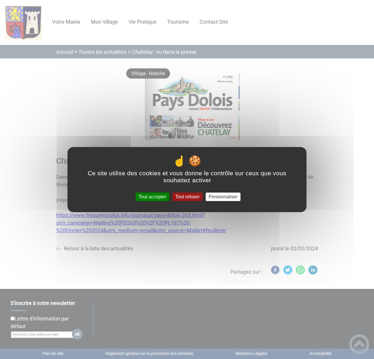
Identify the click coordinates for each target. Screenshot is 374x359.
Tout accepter (152, 196)
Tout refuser (187, 196)
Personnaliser (223, 196)
